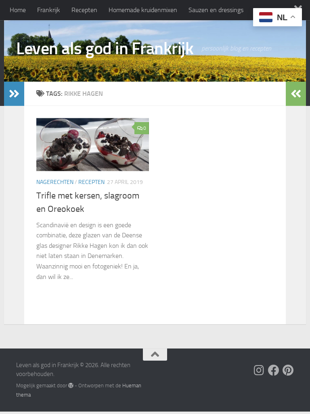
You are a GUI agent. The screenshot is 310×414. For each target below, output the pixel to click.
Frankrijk (48, 10)
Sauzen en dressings (216, 10)
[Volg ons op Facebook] (273, 370)
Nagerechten (54, 182)
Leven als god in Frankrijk (104, 48)
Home (18, 10)
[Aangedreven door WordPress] (70, 385)
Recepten (84, 10)
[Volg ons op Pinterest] (288, 370)
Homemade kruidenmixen (143, 10)
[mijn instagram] (259, 370)
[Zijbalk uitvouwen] (14, 94)
